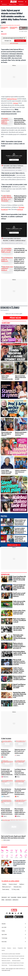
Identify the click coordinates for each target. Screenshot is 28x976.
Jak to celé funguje (14, 43)
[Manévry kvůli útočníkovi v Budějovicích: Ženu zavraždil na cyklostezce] (6, 679)
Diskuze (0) (3, 33)
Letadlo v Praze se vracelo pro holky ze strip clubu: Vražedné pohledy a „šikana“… (18, 670)
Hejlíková (20, 209)
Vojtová (15, 103)
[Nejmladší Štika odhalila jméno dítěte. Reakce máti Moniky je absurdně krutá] (6, 695)
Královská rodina (17, 886)
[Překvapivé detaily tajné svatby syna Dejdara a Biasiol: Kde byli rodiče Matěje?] (6, 587)
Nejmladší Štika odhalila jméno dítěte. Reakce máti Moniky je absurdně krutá (19, 695)
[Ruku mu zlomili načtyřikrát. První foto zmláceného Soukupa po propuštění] (6, 662)
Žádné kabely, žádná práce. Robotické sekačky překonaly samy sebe (19, 637)
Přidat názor (15, 317)
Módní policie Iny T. (6, 886)
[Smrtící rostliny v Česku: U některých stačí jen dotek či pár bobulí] (6, 613)
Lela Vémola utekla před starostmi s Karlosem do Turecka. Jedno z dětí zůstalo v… (19, 703)
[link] (7, 913)
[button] (9, 916)
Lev (21, 852)
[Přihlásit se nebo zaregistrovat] (25, 1)
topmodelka (13, 897)
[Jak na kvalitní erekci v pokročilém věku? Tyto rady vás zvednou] (6, 629)
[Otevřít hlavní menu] (1, 1)
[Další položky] (26, 4)
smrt (9, 897)
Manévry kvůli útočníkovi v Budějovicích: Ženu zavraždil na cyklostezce (19, 677)
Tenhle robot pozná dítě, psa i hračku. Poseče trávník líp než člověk (19, 602)
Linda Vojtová (8, 899)
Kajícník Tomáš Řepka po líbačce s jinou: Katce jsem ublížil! (19, 685)
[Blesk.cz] (13, 1)
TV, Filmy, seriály (15, 889)
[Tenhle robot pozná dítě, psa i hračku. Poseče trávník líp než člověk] (6, 604)
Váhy (2, 857)
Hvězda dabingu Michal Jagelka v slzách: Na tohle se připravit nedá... (19, 653)
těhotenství (4, 897)
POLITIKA (4, 516)
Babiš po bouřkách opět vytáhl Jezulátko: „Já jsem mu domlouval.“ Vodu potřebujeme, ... (20, 522)
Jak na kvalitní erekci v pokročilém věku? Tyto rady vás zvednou (19, 628)
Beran (2, 852)
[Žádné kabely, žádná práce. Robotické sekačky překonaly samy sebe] (6, 637)
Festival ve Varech (13, 884)
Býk (7, 852)
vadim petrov (15, 899)
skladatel (24, 897)
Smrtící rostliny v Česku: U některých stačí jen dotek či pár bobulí (19, 612)
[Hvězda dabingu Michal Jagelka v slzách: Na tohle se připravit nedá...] (6, 654)
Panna (26, 852)
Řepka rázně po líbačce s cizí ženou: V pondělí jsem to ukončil (19, 620)
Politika (3, 525)
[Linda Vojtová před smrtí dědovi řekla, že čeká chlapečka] (4, 27)
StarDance (21, 884)
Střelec (12, 857)
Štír (7, 857)
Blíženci (11, 852)
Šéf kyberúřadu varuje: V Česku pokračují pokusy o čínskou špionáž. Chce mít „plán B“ (20, 539)
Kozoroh (16, 857)
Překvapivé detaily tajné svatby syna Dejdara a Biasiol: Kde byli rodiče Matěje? (19, 587)
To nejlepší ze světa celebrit (10, 881)
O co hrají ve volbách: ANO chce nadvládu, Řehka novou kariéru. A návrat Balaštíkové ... (20, 530)
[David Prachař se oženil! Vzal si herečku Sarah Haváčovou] (6, 595)
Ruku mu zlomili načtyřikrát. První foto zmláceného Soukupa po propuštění (19, 662)
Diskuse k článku (9, 307)
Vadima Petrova (12, 99)
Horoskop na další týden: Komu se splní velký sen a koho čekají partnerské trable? (19, 863)
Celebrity (4, 884)
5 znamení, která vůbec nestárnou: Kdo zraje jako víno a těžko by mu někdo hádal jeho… (19, 870)
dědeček (19, 897)
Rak (16, 852)
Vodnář (21, 857)
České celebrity (5, 889)
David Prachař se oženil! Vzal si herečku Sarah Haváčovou (19, 594)
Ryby (25, 857)
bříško (3, 899)
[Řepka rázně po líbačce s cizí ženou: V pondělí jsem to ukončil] (6, 621)
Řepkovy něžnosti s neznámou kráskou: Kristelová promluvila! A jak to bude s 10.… (19, 645)
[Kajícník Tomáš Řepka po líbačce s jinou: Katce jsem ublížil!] (6, 687)
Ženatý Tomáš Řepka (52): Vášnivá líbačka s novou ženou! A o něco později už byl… (19, 579)
